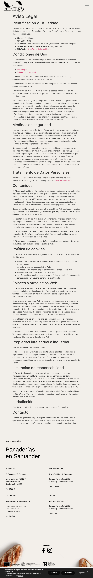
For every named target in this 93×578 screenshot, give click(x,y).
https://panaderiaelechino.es (39, 49)
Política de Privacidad (26, 72)
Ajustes (82, 573)
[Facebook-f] (43, 550)
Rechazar (68, 573)
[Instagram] (50, 550)
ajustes (20, 576)
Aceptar (54, 573)
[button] (86, 5)
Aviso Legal (22, 69)
